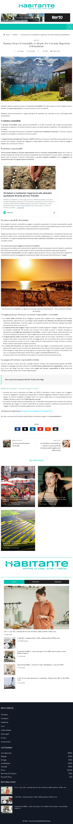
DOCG (53, 352)
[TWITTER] (25, 429)
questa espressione (15, 108)
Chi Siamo (4, 714)
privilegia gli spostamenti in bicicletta (26, 332)
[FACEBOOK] (17, 429)
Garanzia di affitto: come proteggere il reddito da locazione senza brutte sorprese (41, 652)
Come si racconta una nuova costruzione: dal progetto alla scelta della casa (43, 679)
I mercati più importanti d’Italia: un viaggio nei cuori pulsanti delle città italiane (16, 499)
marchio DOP (46, 352)
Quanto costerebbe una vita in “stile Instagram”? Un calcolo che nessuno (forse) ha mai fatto (53, 499)
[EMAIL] (55, 429)
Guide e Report (6, 730)
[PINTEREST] (40, 429)
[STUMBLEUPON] (48, 429)
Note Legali (5, 734)
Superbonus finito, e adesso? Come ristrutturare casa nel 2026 (40, 665)
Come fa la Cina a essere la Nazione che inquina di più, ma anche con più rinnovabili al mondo (18, 543)
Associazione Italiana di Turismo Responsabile (18, 152)
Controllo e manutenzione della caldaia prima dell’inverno (38, 638)
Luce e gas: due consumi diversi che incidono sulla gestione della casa (30, 632)
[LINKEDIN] (33, 429)
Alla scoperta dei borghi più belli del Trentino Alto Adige (24, 380)
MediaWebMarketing (43, 821)
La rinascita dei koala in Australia (21, 443)
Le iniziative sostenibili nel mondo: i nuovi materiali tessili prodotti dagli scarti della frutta (50, 445)
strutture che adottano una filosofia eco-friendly (55, 321)
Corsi (3, 726)
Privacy (3, 738)
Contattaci (4, 718)
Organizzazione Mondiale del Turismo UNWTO (18, 139)
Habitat (36, 40)
